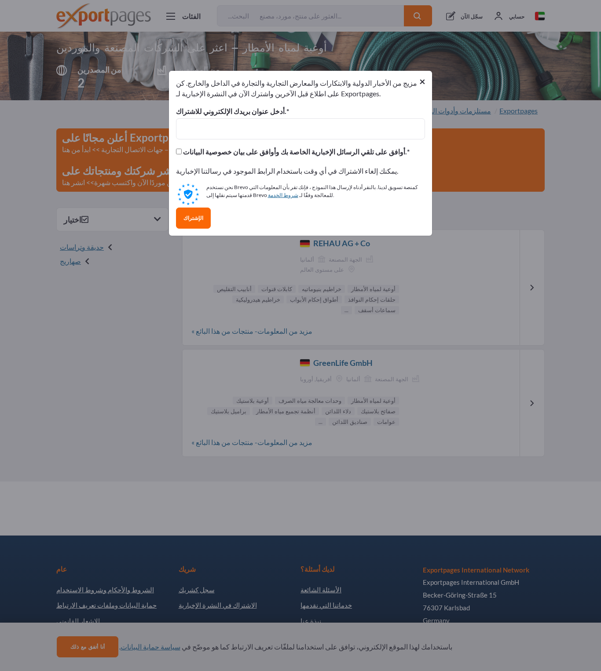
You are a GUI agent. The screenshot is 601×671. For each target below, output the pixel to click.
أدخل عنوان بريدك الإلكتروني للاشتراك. (231, 111)
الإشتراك (193, 218)
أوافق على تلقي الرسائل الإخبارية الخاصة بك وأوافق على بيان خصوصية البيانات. (294, 151)
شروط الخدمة (283, 195)
